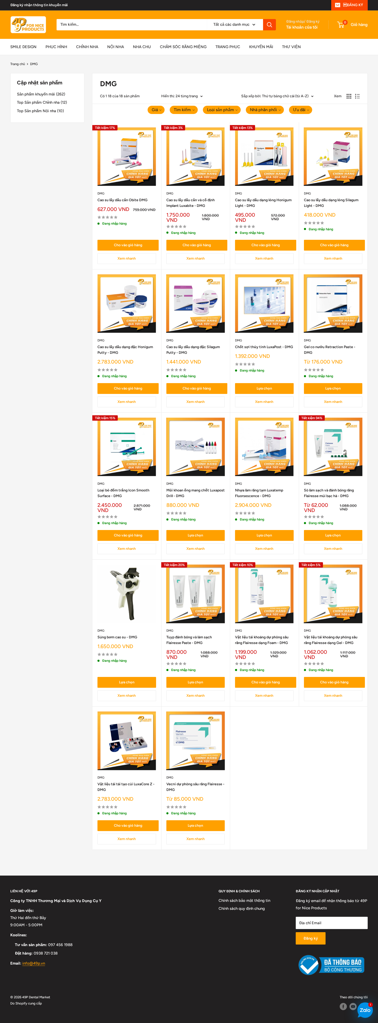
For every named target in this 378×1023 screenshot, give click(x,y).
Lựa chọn (264, 388)
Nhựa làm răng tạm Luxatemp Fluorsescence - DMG (259, 493)
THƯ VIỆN (291, 47)
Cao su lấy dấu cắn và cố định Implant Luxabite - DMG (190, 203)
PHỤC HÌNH (56, 47)
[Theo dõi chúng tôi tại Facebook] (343, 1006)
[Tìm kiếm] (269, 24)
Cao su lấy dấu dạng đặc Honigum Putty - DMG (125, 350)
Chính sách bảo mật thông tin (244, 900)
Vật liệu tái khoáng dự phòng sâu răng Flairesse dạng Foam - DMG (262, 640)
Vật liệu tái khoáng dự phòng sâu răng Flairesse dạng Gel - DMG (330, 640)
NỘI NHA (115, 47)
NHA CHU (142, 47)
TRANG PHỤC (227, 47)
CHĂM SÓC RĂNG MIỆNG (183, 47)
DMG (34, 64)
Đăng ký (310, 938)
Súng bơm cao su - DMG (117, 637)
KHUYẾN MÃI (261, 47)
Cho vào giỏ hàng (128, 245)
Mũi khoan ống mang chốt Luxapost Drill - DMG (195, 493)
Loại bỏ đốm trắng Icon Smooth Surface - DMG (123, 493)
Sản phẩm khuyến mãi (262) (41, 94)
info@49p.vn (33, 963)
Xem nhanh (127, 258)
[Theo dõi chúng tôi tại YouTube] (353, 1006)
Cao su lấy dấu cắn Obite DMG (122, 200)
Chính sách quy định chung (242, 908)
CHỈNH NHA (87, 47)
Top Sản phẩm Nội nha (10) (40, 111)
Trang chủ (17, 64)
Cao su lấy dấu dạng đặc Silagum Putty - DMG (193, 350)
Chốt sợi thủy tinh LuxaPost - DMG (264, 347)
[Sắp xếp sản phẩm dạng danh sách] (357, 96)
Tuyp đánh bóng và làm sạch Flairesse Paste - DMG (189, 640)
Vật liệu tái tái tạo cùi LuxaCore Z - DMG (126, 787)
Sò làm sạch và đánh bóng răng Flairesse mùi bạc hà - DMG (329, 493)
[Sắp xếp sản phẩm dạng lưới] (349, 96)
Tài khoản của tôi (302, 27)
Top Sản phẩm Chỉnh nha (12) (42, 102)
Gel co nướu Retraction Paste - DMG (329, 350)
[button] (156, 110)
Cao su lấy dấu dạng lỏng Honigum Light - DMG (263, 203)
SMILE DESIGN (23, 47)
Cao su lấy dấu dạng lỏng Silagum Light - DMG (331, 203)
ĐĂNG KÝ (353, 5)
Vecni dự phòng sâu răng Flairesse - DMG (195, 787)
